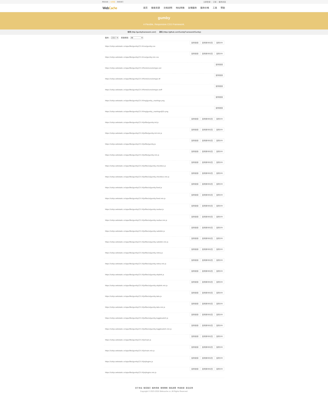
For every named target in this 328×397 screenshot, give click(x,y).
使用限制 (164, 388)
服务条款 (155, 388)
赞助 (223, 8)
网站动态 (105, 2)
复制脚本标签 (207, 43)
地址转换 (180, 8)
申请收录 (180, 388)
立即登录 (207, 2)
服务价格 (204, 8)
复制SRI (219, 43)
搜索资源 (155, 8)
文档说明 (167, 8)
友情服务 (192, 8)
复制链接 (194, 43)
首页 (145, 8)
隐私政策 (172, 388)
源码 (180, 32)
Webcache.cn (165, 391)
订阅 (214, 2)
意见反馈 (189, 388)
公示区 (112, 2)
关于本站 (138, 388)
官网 (141, 32)
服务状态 (222, 2)
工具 (215, 8)
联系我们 (120, 2)
